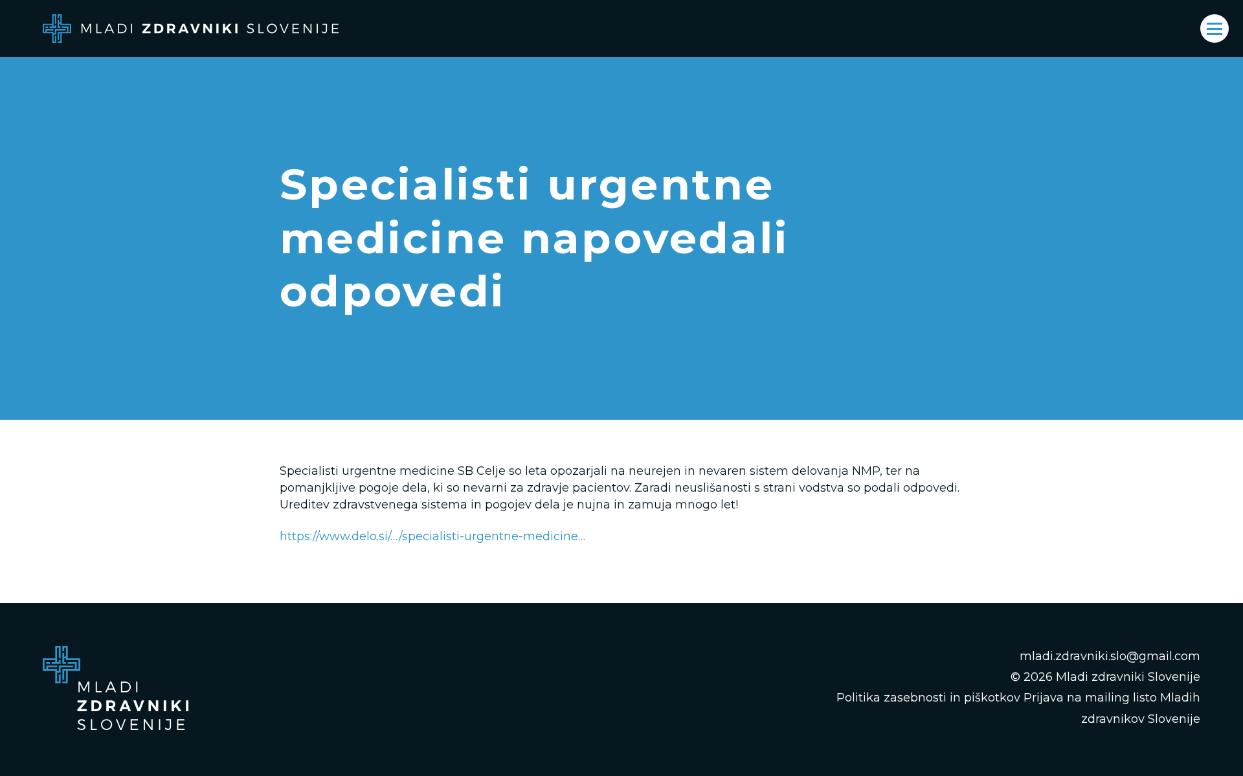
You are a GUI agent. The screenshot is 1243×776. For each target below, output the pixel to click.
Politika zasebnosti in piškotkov (928, 697)
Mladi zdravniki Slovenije (1128, 677)
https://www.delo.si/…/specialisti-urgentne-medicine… (432, 536)
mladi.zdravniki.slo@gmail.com (1110, 656)
